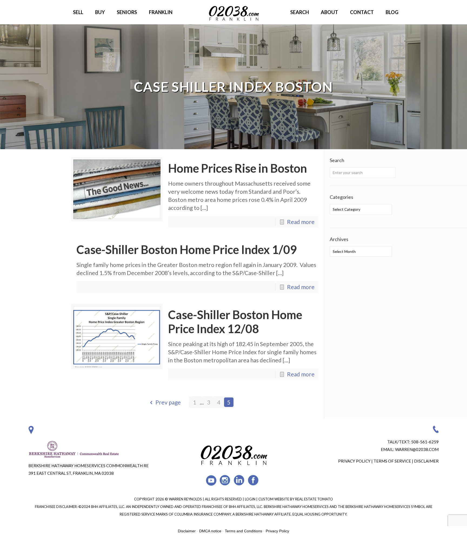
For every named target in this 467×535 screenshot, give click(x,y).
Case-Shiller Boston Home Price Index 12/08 (235, 322)
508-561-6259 (425, 441)
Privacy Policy (354, 461)
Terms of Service (392, 461)
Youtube (211, 480)
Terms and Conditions (243, 531)
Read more (301, 221)
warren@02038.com (417, 449)
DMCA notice (210, 531)
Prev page (168, 402)
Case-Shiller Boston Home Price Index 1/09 (186, 249)
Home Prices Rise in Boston (237, 168)
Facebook (253, 480)
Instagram (225, 480)
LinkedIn (239, 480)
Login (250, 499)
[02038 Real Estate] (233, 12)
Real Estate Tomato (314, 499)
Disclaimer (426, 461)
